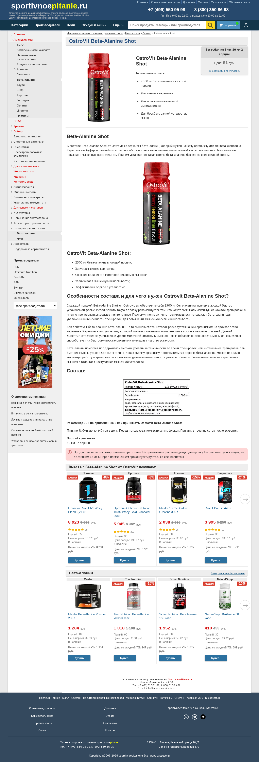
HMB (20, 238)
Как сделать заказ (42, 716)
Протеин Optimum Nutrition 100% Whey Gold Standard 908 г (132, 511)
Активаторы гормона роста (31, 223)
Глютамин (23, 74)
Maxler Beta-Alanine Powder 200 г (87, 616)
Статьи (42, 730)
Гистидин (23, 100)
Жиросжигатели (24, 171)
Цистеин (22, 110)
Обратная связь (239, 2)
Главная (142, 2)
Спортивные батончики (29, 141)
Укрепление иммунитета (30, 202)
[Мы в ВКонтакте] (184, 717)
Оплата (203, 2)
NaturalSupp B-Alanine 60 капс (222, 616)
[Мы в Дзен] (201, 717)
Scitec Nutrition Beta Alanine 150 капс (177, 616)
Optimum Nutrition (25, 272)
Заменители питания (27, 136)
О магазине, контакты (165, 2)
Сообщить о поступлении (226, 70)
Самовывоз (218, 2)
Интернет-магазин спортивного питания (156, 679)
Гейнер (18, 131)
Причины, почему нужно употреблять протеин (33, 405)
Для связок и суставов (28, 207)
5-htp (20, 90)
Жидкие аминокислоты (32, 64)
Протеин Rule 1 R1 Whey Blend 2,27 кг (85, 510)
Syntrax (18, 287)
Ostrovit (146, 33)
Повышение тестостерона (31, 217)
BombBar (19, 277)
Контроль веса (23, 181)
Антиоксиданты (24, 187)
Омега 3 (179, 698)
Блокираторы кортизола (29, 228)
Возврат (110, 730)
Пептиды (23, 115)
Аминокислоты (114, 33)
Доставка (189, 2)
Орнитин (22, 105)
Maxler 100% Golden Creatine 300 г (173, 510)
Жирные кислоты (25, 192)
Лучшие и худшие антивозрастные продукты (31, 422)
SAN (16, 282)
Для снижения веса (26, 166)
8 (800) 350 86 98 (211, 9)
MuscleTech (21, 297)
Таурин (21, 84)
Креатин (19, 126)
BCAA (20, 44)
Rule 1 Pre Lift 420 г (218, 508)
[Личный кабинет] (246, 25)
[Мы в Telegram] (192, 717)
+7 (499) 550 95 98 (166, 9)
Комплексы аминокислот (33, 50)
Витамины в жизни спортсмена (29, 413)
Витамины (166, 698)
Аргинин (22, 69)
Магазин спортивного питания (85, 33)
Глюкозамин (212, 698)
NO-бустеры (22, 212)
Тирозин (22, 95)
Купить (79, 560)
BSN (16, 267)
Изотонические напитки (29, 161)
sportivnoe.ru (49, 5)
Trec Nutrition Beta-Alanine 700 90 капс (131, 616)
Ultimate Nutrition (25, 292)
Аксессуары (21, 243)
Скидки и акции (94, 25)
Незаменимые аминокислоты (26, 57)
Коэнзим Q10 (195, 698)
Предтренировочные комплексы (103, 698)
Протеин (19, 34)
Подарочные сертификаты (31, 249)
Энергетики (21, 147)
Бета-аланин (132, 33)
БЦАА (65, 698)
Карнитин (20, 176)
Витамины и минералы (29, 197)
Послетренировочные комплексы (28, 153)
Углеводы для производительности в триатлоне (34, 443)
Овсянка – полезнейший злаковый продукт (32, 432)
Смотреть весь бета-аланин (228, 573)
